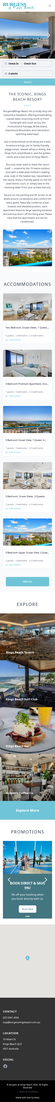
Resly (36, 1097)
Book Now (27, 909)
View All (27, 581)
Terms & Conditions (28, 1091)
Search (27, 82)
